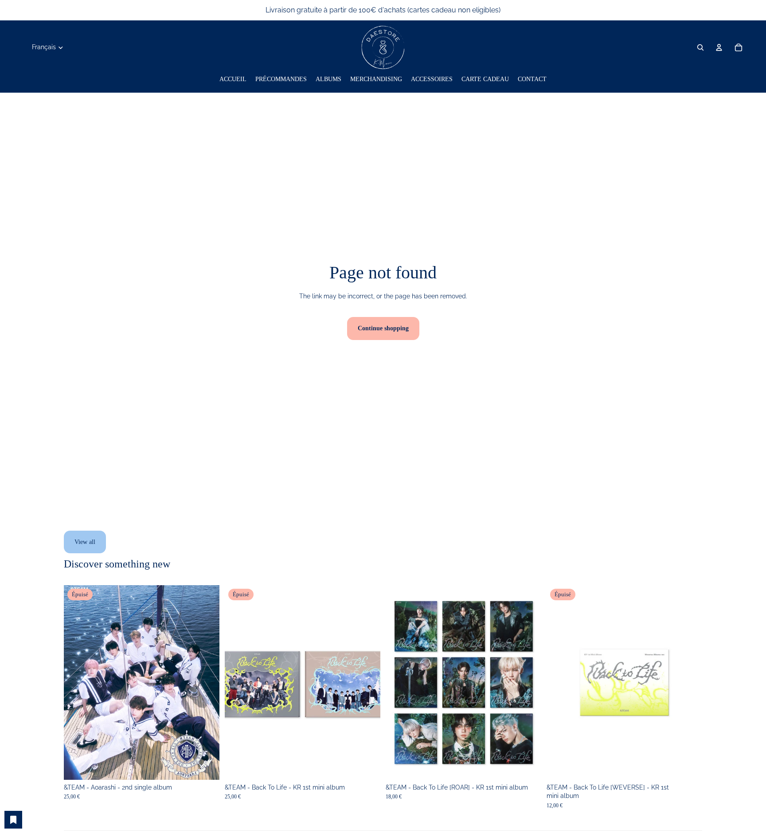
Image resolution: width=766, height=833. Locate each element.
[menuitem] (232, 79)
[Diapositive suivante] (206, 682)
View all (84, 542)
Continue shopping (383, 328)
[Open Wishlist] (13, 820)
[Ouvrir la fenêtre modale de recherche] (700, 47)
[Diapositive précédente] (77, 682)
